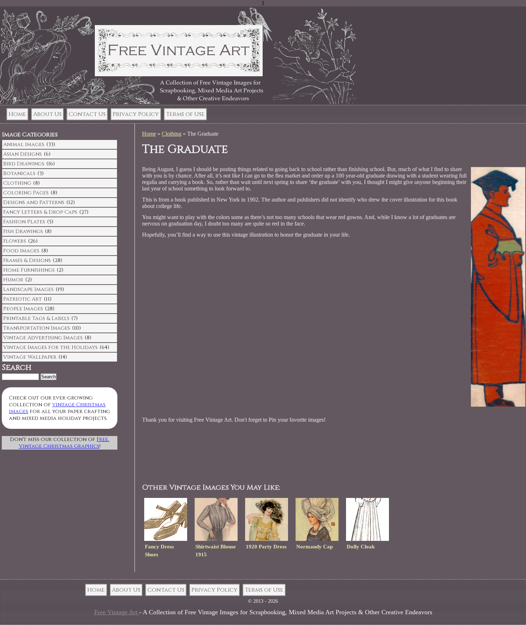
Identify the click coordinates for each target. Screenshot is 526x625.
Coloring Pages (26, 192)
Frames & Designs (27, 260)
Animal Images (23, 144)
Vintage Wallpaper (30, 357)
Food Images (21, 250)
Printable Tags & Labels (36, 318)
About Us (47, 114)
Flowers (14, 241)
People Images (23, 308)
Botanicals (19, 173)
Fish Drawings (23, 231)
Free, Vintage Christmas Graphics (64, 443)
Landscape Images (28, 289)
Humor (13, 279)
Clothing (171, 134)
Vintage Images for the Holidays (50, 347)
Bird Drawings (23, 163)
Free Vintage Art (116, 612)
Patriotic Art (22, 299)
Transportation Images (36, 328)
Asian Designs (22, 154)
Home (17, 114)
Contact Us (87, 114)
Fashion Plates (24, 221)
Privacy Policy (136, 114)
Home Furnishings (29, 270)
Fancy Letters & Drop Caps (40, 212)
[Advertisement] (279, 453)
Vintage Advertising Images (43, 337)
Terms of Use (185, 114)
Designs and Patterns (33, 202)
